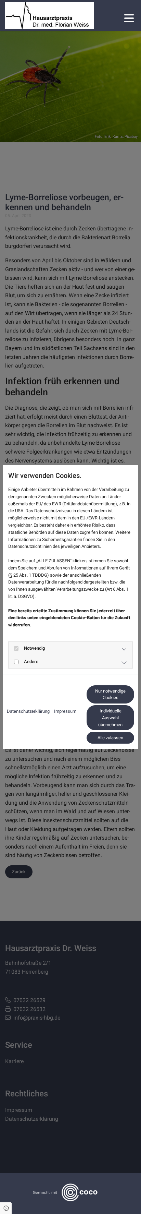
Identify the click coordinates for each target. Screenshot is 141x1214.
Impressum (65, 711)
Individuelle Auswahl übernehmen (110, 717)
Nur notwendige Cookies (110, 694)
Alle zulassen (110, 737)
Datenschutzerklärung (28, 711)
